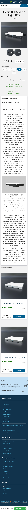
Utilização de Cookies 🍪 (6, 501)
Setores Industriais (7, 464)
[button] (24, 35)
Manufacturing (6, 421)
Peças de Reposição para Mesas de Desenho (12, 432)
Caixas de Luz (6, 404)
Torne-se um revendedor (8, 466)
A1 (14, 69)
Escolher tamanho (5, 66)
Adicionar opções (5, 76)
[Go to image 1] (17, 52)
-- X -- (4, 490)
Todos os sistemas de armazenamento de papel (13, 425)
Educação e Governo (7, 450)
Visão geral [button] (5, 98)
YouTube (5, 493)
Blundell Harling (6, 477)
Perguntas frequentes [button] (7, 102)
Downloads (5, 471)
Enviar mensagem (6, 488)
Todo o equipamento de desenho (10, 428)
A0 (9, 69)
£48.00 (24, 80)
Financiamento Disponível (8, 441)
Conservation (6, 416)
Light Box (7, 6)
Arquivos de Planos (7, 409)
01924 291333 (7, 486)
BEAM (4, 402)
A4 (14, 73)
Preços (24, 5)
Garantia (19, 501)
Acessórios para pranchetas (9, 430)
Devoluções (14, 501)
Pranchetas (5, 411)
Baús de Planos (6, 407)
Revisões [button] (17, 102)
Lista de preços (6, 468)
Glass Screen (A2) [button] (8, 80)
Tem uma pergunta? (7, 453)
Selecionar (19, 316)
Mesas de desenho (7, 414)
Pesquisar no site (6, 443)
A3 (24, 69)
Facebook (5, 495)
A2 (19, 69)
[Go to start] (10, 52)
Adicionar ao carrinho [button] (21, 508)
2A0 (4, 69)
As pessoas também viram (6, 267)
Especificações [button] (13, 98)
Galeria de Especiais (7, 448)
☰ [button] (2, 2)
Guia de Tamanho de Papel (8, 461)
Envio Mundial (6, 446)
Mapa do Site (24, 501)
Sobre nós (5, 473)
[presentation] (25, 386)
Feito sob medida (6, 419)
